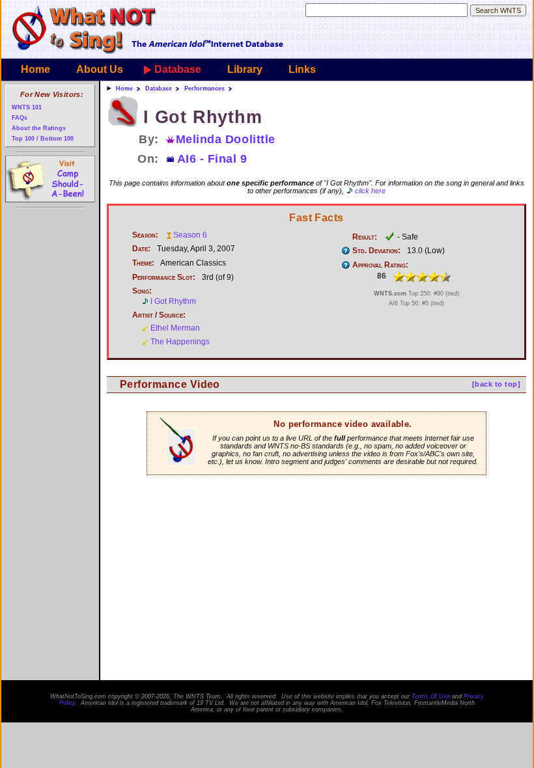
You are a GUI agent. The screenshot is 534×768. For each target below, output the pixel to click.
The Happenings (180, 341)
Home (35, 69)
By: (149, 139)
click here (370, 191)
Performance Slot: (163, 277)
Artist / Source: (159, 315)
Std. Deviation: (376, 250)
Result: (364, 236)
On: (148, 158)
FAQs (19, 117)
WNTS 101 (27, 107)
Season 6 (190, 235)
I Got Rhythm (173, 301)
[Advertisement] (316, 517)
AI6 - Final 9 (212, 158)
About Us (99, 69)
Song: (142, 290)
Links (302, 69)
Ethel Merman (175, 328)
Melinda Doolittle (225, 139)
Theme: (143, 262)
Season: (145, 235)
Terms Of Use (431, 696)
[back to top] (496, 384)
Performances (204, 88)
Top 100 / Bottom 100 (43, 138)
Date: (141, 248)
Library (244, 69)
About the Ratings (39, 127)
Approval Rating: (380, 264)
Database (177, 69)
